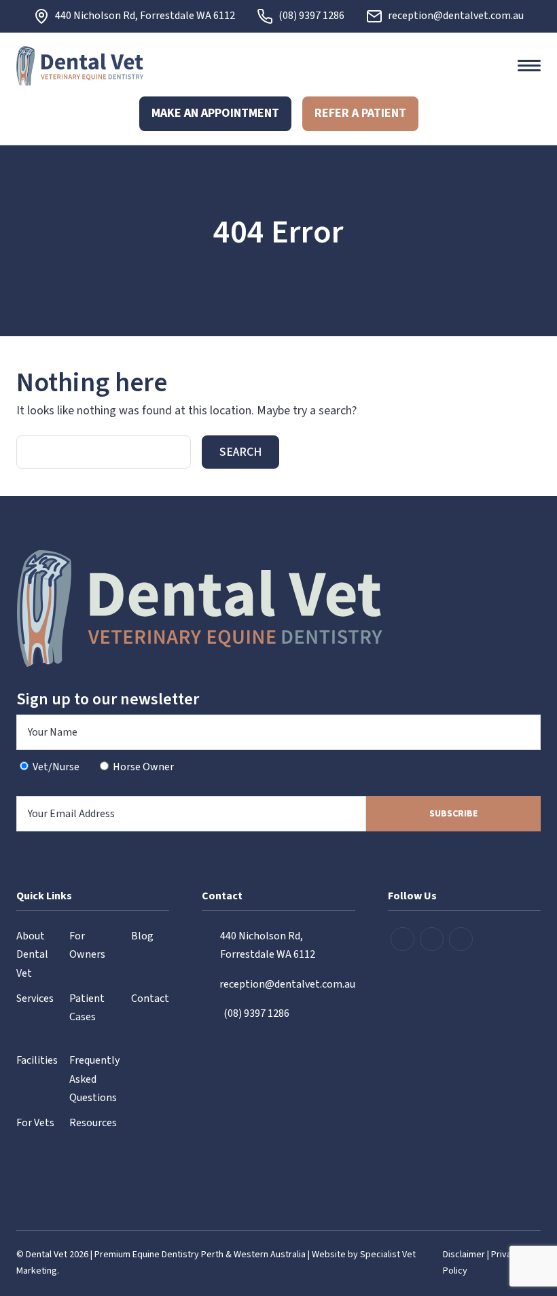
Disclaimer (464, 1254)
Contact (150, 998)
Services (35, 998)
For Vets (35, 1122)
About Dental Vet (32, 954)
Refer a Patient (360, 113)
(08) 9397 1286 (311, 15)
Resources (93, 1122)
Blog (142, 936)
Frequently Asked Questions (94, 1078)
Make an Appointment (215, 113)
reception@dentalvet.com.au (456, 15)
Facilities (37, 1060)
